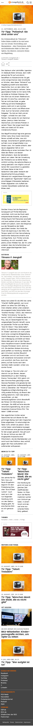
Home (3, 64)
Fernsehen (4, 519)
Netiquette (6, 722)
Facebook (4, 673)
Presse (12, 722)
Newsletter (5, 697)
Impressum (27, 722)
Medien (16, 59)
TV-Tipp (22, 519)
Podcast (4, 701)
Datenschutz (19, 722)
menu (2, 2)
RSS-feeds (4, 694)
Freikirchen (5, 717)
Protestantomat (7, 699)
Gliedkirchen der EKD (9, 714)
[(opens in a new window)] (16, 199)
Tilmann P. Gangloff (7, 59)
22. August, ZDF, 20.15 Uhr (24, 455)
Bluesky (4, 683)
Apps (2, 704)
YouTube (4, 678)
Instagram (4, 676)
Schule (16, 519)
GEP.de (3, 710)
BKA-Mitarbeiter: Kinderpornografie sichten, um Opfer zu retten (15, 634)
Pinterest (4, 680)
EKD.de (3, 712)
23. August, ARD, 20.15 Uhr (8, 455)
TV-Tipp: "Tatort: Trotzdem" (7, 471)
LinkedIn (4, 687)
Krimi (11, 519)
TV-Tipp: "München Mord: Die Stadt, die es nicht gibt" (25, 474)
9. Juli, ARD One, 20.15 (10, 659)
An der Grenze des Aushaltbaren (15, 629)
